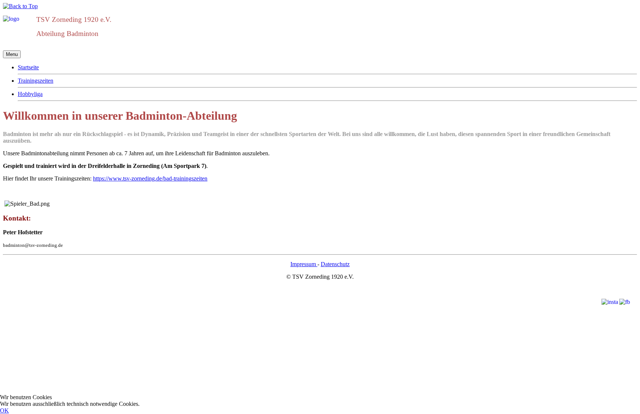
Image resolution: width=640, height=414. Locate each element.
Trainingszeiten (35, 80)
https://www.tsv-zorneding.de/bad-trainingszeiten (150, 178)
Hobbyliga (30, 94)
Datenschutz (335, 264)
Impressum (303, 264)
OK (4, 410)
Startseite (28, 67)
